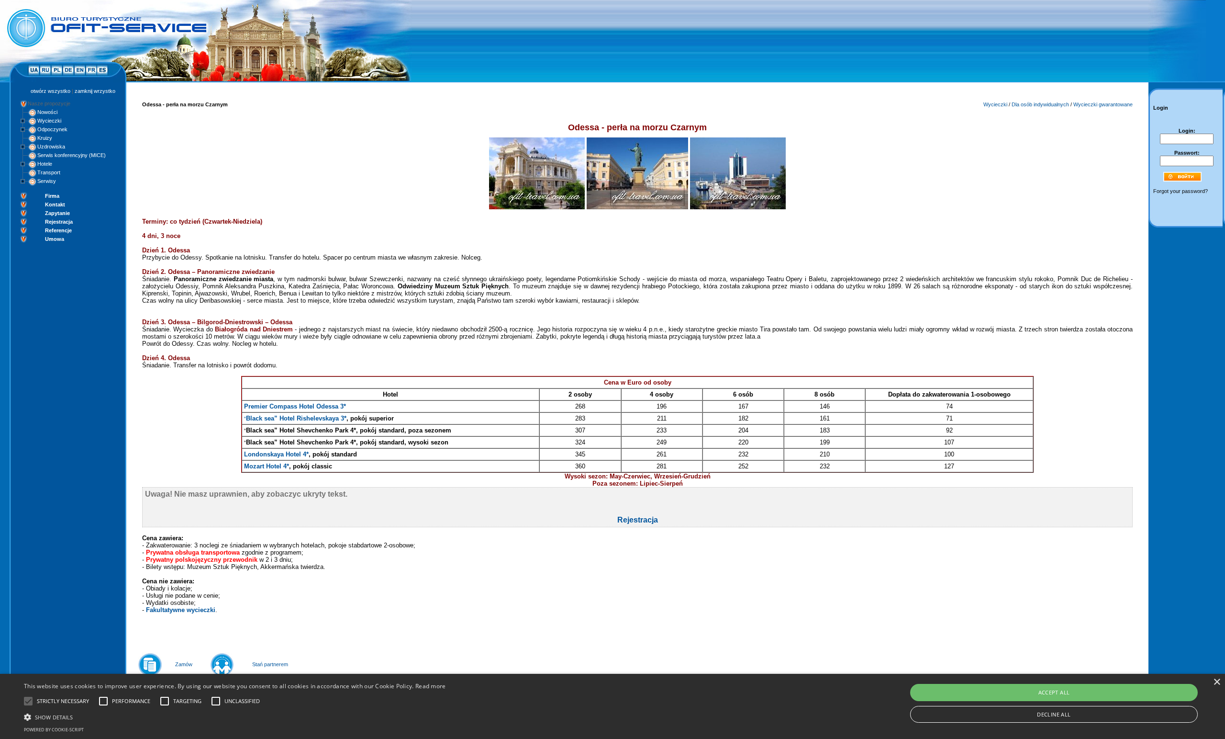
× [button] (1216, 682)
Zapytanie (57, 213)
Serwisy (46, 181)
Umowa (54, 239)
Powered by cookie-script (54, 730)
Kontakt (55, 204)
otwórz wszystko (50, 91)
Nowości (47, 112)
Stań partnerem (270, 664)
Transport (48, 172)
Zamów (183, 664)
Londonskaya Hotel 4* (276, 454)
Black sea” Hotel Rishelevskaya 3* (296, 418)
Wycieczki (49, 121)
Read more (430, 686)
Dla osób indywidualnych (1040, 104)
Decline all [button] (1053, 714)
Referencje (58, 230)
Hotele (44, 164)
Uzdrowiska (51, 146)
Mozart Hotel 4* (266, 466)
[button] (235, 716)
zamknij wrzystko (95, 91)
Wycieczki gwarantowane (1103, 104)
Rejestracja (59, 222)
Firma (52, 196)
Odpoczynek (52, 129)
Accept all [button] (1054, 692)
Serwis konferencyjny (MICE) (71, 155)
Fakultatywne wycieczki (180, 610)
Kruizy (44, 138)
